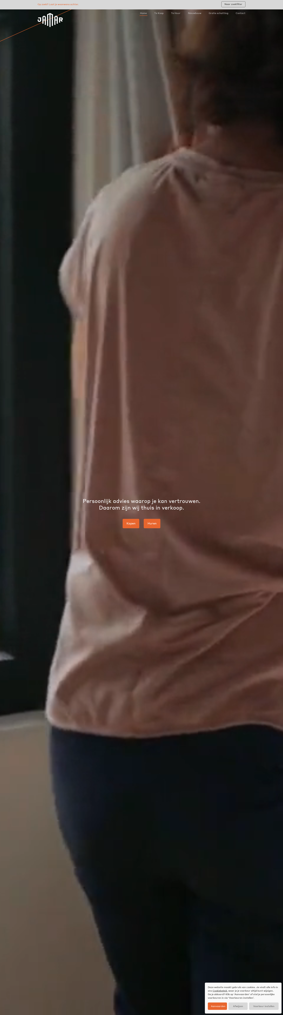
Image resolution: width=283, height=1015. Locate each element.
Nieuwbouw (194, 13)
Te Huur (176, 13)
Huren (152, 523)
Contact (240, 13)
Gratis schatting (218, 13)
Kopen (130, 523)
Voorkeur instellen (263, 1006)
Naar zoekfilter (233, 4)
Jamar (50, 20)
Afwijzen (238, 1006)
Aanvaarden (218, 1006)
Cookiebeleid (220, 990)
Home (143, 13)
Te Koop (159, 13)
